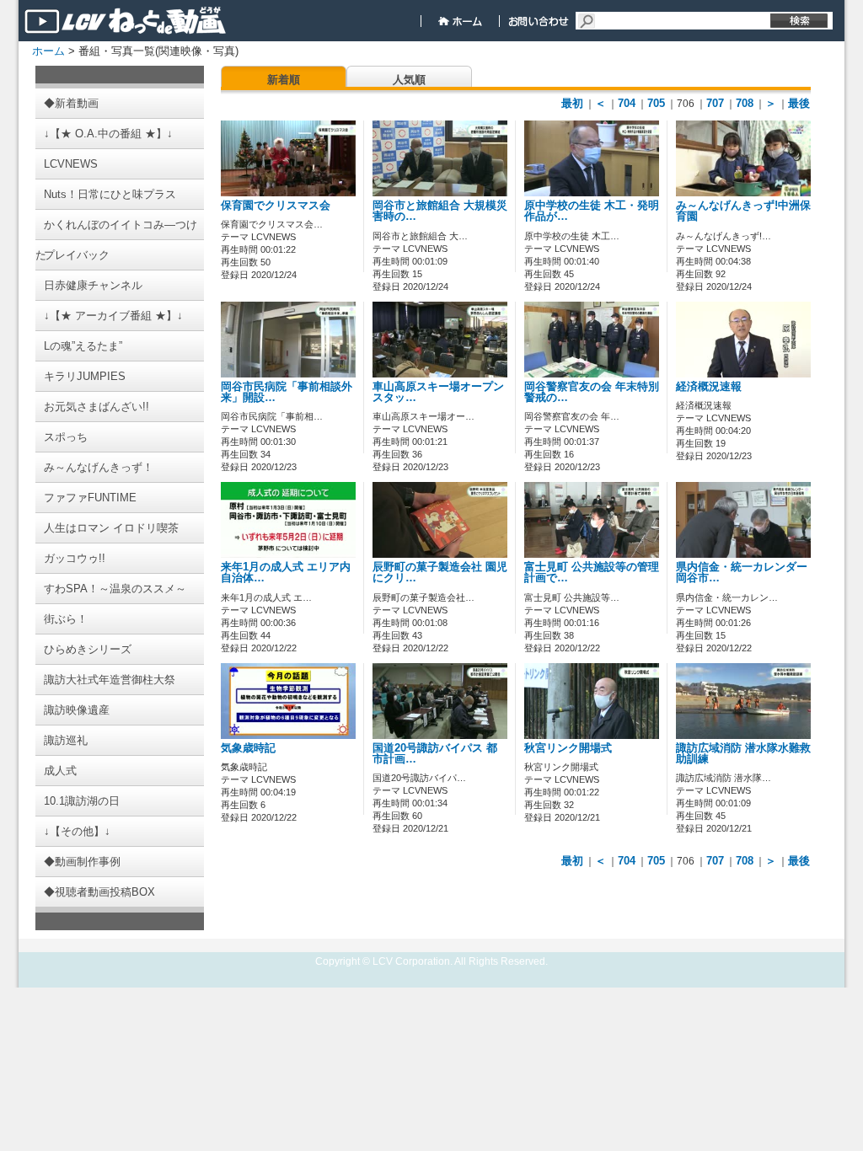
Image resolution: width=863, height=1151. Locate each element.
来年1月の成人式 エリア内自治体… (286, 572)
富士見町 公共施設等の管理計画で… (591, 572)
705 (656, 103)
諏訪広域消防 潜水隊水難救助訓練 (743, 753)
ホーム (48, 51)
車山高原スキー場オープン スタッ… (438, 392)
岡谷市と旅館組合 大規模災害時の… (440, 211)
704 (626, 103)
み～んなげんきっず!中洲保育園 (743, 211)
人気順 (409, 79)
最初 (572, 103)
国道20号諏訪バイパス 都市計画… (435, 753)
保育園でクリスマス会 (275, 205)
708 (744, 103)
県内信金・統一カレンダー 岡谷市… (741, 572)
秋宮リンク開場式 (568, 748)
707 (715, 103)
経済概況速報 (709, 387)
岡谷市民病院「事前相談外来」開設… (286, 392)
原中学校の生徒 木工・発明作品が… (591, 211)
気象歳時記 (248, 748)
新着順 (283, 79)
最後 (799, 103)
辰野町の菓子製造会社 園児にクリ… (440, 572)
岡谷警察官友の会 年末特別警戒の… (591, 392)
